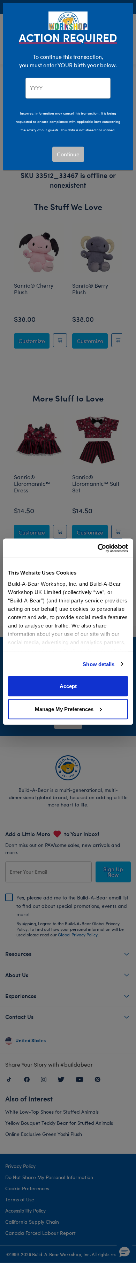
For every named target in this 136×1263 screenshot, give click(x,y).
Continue (68, 154)
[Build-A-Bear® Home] (68, 20)
